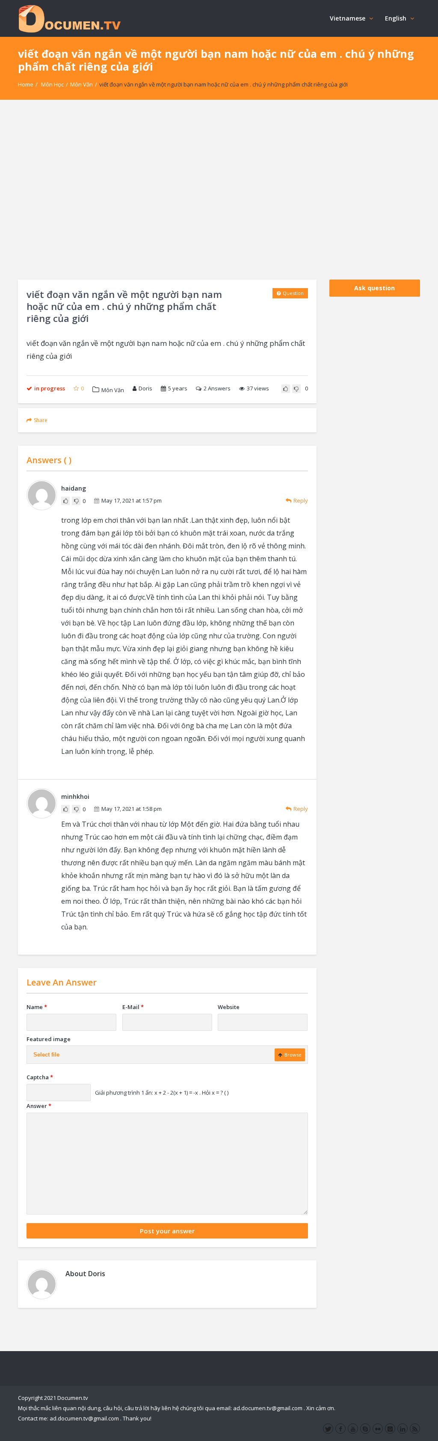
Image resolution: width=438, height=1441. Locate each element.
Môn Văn (81, 84)
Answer (39, 1106)
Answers (217, 388)
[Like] (285, 388)
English (395, 18)
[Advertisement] (219, 190)
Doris (145, 388)
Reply (300, 500)
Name (37, 1007)
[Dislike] (296, 388)
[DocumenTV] (69, 18)
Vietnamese (347, 18)
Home (25, 84)
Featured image (49, 1039)
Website (229, 1007)
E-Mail (133, 1007)
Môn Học (52, 84)
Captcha (40, 1077)
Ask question (374, 288)
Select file (46, 1054)
